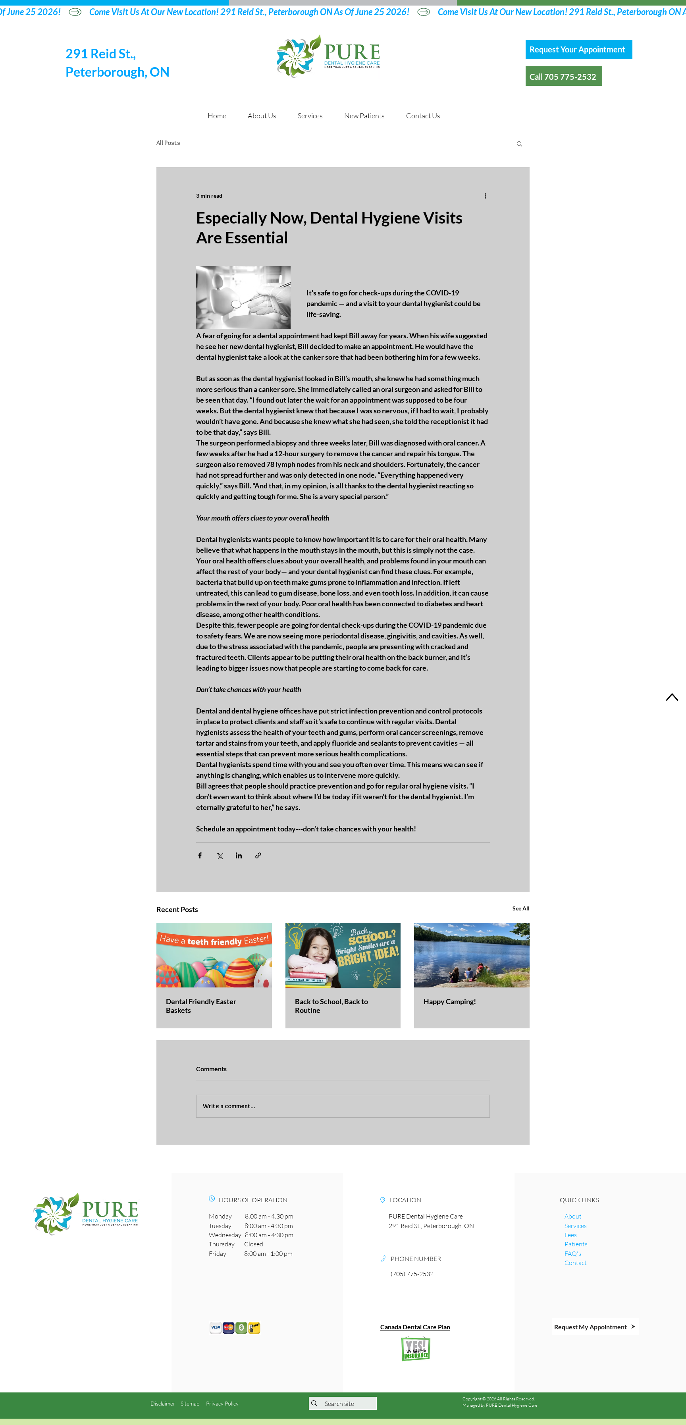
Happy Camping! (450, 1001)
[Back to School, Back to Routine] (343, 955)
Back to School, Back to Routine (331, 1005)
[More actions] (485, 196)
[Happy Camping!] (472, 955)
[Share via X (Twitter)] (219, 855)
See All (521, 908)
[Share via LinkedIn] (239, 855)
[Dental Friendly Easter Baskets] (214, 955)
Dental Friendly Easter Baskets (201, 1005)
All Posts (168, 143)
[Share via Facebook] (200, 855)
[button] (519, 143)
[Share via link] (258, 855)
